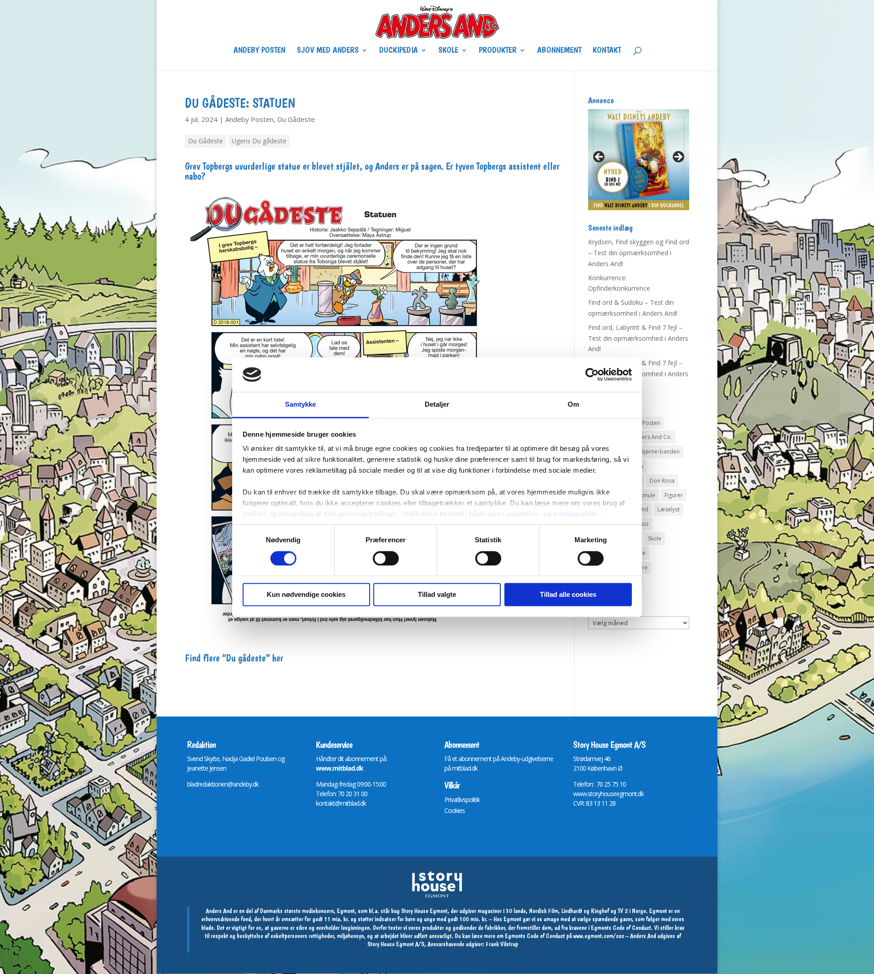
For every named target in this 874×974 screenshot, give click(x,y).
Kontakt (607, 51)
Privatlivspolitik (462, 799)
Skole (448, 51)
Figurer (674, 495)
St (575, 758)
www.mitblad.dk (339, 768)
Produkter (498, 51)
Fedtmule (643, 495)
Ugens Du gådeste (259, 140)
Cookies (454, 810)
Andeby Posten (259, 51)
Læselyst (668, 509)
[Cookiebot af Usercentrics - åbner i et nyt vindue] (592, 374)
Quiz (643, 524)
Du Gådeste (296, 119)
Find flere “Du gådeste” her (234, 658)
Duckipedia (398, 51)
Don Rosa (662, 480)
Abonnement (559, 51)
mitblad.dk (465, 768)
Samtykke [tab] (300, 405)
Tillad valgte (437, 595)
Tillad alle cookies (568, 595)
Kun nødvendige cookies (306, 595)
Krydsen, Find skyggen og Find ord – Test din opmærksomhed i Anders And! (638, 252)
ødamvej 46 (595, 758)
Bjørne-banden (660, 451)
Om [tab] (573, 405)
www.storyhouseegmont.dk (608, 793)
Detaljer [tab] (437, 405)
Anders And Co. (651, 437)
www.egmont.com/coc (598, 935)
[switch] (386, 558)
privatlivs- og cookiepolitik (552, 514)
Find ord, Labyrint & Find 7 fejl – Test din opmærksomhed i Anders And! (638, 338)
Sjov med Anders (328, 51)
